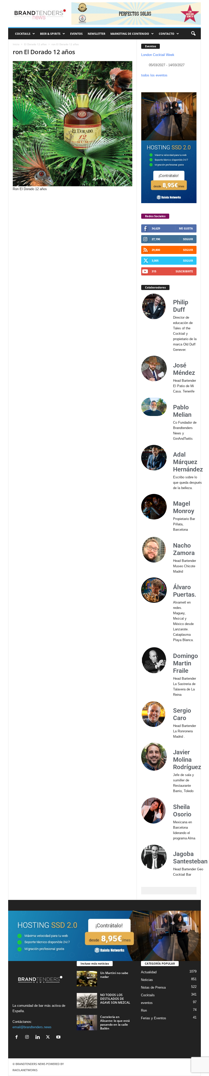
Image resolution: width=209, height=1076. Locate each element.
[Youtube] (59, 1037)
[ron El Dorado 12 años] (72, 123)
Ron (144, 1010)
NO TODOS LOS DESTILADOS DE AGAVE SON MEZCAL (115, 999)
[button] (193, 33)
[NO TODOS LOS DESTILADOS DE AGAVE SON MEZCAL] (87, 1000)
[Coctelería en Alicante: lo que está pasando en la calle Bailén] (87, 1022)
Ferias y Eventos (153, 1018)
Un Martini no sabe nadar (114, 975)
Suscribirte (184, 271)
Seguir (188, 239)
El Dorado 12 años (35, 44)
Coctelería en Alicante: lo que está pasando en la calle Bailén (115, 1023)
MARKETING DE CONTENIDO (129, 34)
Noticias (147, 980)
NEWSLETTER (96, 34)
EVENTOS (76, 34)
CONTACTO (166, 34)
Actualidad (148, 972)
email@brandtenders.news (31, 1027)
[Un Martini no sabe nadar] (87, 978)
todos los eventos (154, 75)
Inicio (16, 44)
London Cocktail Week (157, 55)
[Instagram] (28, 1037)
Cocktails (148, 995)
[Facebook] (17, 1037)
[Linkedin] (38, 1037)
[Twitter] (49, 1037)
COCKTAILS (22, 34)
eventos (147, 1003)
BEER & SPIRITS (50, 34)
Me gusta (186, 228)
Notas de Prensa (153, 987)
